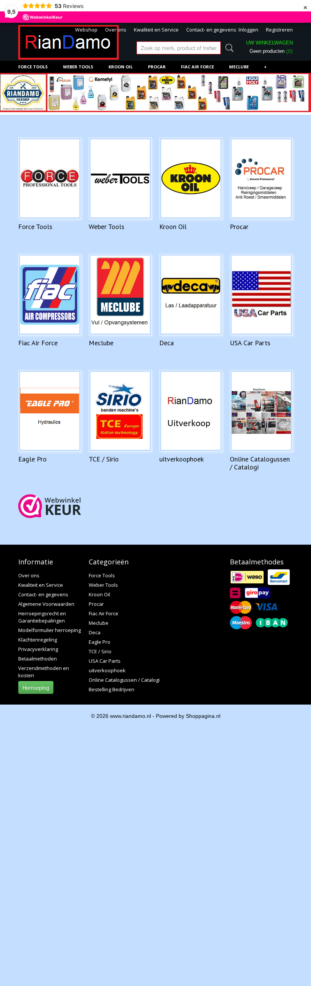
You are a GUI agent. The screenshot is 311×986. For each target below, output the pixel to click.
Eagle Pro (32, 459)
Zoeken (228, 48)
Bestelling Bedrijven (111, 689)
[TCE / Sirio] (120, 411)
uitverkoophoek (181, 459)
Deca (166, 342)
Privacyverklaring (38, 649)
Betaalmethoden (37, 658)
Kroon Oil (120, 67)
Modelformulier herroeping (49, 630)
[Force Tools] (49, 178)
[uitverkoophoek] (190, 411)
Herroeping (35, 687)
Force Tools (33, 67)
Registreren (279, 29)
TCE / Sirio (104, 459)
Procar (157, 67)
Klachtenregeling (37, 639)
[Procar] (261, 178)
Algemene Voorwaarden (46, 603)
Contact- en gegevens (211, 29)
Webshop (86, 29)
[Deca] (190, 294)
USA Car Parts (250, 342)
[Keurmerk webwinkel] (49, 506)
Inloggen (248, 29)
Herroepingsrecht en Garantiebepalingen (42, 617)
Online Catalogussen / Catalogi (260, 463)
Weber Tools (78, 67)
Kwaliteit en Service (156, 29)
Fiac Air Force (197, 67)
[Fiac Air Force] (49, 294)
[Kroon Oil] (190, 178)
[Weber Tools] (120, 178)
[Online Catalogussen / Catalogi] (261, 411)
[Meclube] (120, 294)
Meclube (239, 67)
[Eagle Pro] (49, 411)
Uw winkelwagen (269, 43)
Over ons (115, 29)
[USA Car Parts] (261, 294)
